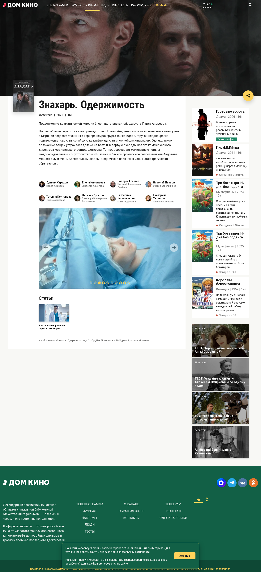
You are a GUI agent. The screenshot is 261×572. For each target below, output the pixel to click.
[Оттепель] (220, 408)
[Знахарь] (202, 125)
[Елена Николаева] (77, 184)
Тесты (90, 531)
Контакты (131, 518)
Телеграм (173, 504)
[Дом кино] (20, 5)
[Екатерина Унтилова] (148, 198)
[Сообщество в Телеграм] (232, 482)
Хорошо (184, 555)
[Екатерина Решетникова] (113, 198)
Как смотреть (141, 5)
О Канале (131, 504)
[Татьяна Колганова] (42, 198)
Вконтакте (173, 511)
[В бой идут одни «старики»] (220, 374)
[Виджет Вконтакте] (198, 499)
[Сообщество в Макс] (221, 482)
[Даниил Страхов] (42, 184)
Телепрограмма (57, 5)
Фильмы (92, 5)
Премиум (161, 5)
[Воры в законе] (220, 340)
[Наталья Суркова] (77, 198)
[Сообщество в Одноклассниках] (253, 482)
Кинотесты (120, 5)
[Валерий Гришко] (113, 184)
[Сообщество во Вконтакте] (242, 482)
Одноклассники (173, 518)
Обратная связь (131, 511)
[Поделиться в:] (248, 95)
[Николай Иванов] (148, 184)
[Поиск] (250, 5)
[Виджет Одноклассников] (207, 499)
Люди (105, 5)
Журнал (77, 5)
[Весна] (220, 442)
